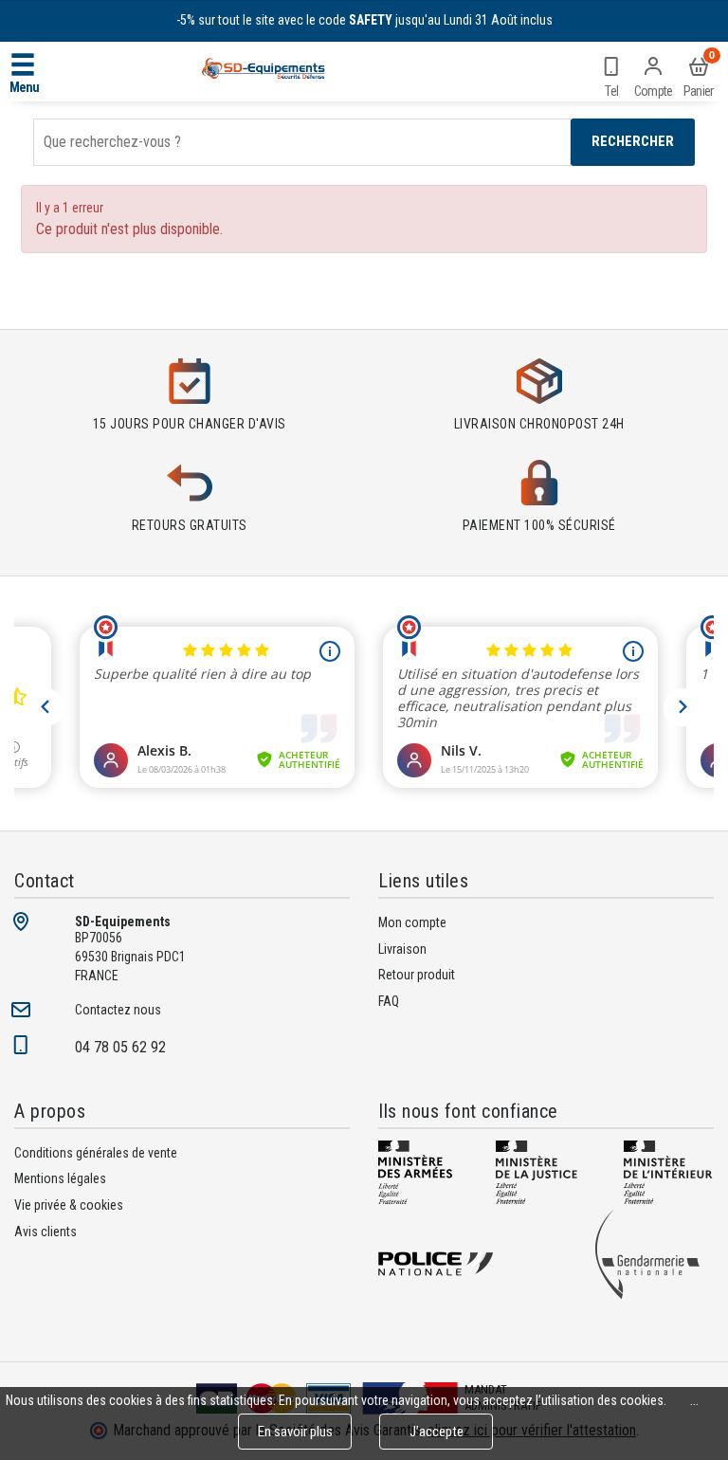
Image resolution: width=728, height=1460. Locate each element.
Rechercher (633, 141)
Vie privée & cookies (68, 1205)
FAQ (388, 1001)
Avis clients (45, 1231)
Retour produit (416, 974)
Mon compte (412, 922)
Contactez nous (118, 1009)
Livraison (402, 949)
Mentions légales (60, 1178)
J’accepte (437, 1431)
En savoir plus (295, 1431)
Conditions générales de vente (95, 1152)
